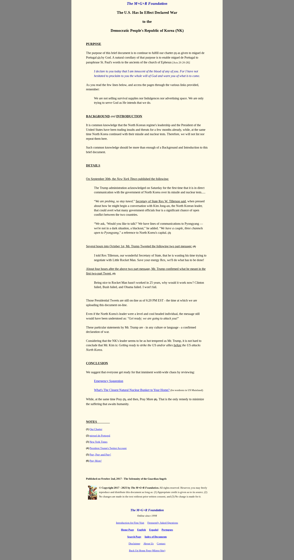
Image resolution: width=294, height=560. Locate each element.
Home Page (127, 529)
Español (153, 529)
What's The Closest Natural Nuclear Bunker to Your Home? (132, 390)
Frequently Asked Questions (162, 522)
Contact (161, 543)
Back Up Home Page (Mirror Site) (147, 550)
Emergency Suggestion (108, 381)
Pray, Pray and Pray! (100, 454)
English (141, 529)
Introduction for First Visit (130, 522)
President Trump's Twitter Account (108, 448)
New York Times (98, 441)
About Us (148, 543)
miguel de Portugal (100, 435)
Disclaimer (134, 543)
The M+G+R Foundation (147, 3)
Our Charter (96, 429)
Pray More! (96, 460)
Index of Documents (156, 536)
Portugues (167, 529)
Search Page (134, 536)
